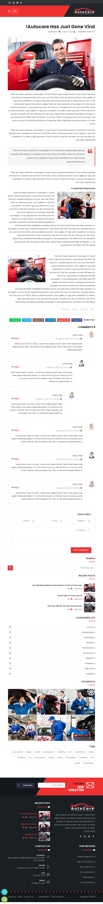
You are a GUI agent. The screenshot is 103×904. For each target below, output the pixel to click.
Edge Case (89, 668)
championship (87, 632)
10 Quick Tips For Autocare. (69, 595)
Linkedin (49, 320)
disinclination (87, 648)
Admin (79, 588)
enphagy (89, 674)
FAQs (20, 896)
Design (91, 752)
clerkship (89, 643)
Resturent (65, 309)
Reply (16, 338)
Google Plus (62, 320)
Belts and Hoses (86, 867)
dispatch (89, 658)
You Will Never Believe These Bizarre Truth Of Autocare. (57, 585)
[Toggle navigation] (9, 11)
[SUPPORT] (4, 892)
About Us (12, 896)
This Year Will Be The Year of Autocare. (64, 606)
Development (49, 752)
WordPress (61, 752)
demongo (69, 31)
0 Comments (53, 31)
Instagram (37, 320)
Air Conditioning (86, 872)
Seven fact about (28, 824)
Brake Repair (88, 877)
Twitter (26, 320)
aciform (90, 627)
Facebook (76, 320)
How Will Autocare (28, 813)
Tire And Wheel (87, 882)
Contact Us (28, 896)
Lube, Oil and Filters (85, 862)
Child (92, 309)
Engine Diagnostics (85, 856)
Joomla (37, 752)
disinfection (88, 653)
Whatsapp (14, 320)
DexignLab (59, 896)
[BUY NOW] (4, 899)
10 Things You (31, 834)
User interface (80, 752)
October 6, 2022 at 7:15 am (68, 339)
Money (75, 309)
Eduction (84, 309)
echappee (89, 663)
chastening (88, 637)
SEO (70, 752)
